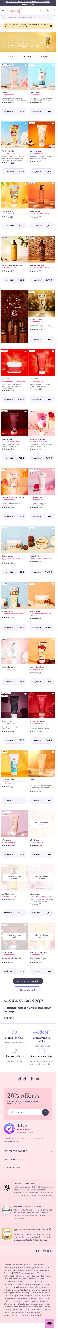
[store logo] (15, 10)
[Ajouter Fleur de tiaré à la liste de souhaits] (25, 752)
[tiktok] (25, 1078)
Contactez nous (14, 1038)
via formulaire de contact (14, 1043)
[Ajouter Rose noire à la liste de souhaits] (25, 694)
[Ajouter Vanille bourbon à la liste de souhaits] (53, 640)
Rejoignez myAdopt (41, 1046)
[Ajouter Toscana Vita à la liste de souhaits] (25, 184)
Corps (19, 43)
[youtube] (38, 1078)
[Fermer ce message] (51, 26)
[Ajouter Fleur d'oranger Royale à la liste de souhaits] (25, 238)
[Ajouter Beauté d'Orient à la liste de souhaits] (53, 238)
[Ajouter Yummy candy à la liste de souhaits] (53, 470)
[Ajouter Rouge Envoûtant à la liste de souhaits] (53, 694)
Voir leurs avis (12, 1141)
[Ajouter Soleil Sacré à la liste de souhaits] (53, 184)
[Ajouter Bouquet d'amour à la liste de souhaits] (53, 412)
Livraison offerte (14, 1056)
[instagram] (19, 1078)
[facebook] (31, 1078)
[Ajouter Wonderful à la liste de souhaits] (25, 812)
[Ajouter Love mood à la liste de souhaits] (25, 412)
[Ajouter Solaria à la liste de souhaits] (53, 752)
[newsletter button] (45, 1112)
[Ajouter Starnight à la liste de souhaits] (25, 351)
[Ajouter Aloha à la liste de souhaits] (25, 65)
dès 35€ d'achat (14, 1061)
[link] (47, 11)
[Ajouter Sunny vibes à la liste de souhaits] (53, 123)
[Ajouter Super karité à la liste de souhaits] (25, 528)
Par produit (27, 43)
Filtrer (11, 57)
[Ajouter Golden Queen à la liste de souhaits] (53, 292)
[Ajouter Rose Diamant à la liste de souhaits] (25, 640)
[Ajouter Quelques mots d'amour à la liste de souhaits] (25, 470)
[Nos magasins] (42, 11)
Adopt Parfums (9, 43)
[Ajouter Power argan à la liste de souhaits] (53, 584)
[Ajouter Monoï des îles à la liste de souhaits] (53, 65)
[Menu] (3, 10)
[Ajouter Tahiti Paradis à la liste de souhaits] (25, 123)
